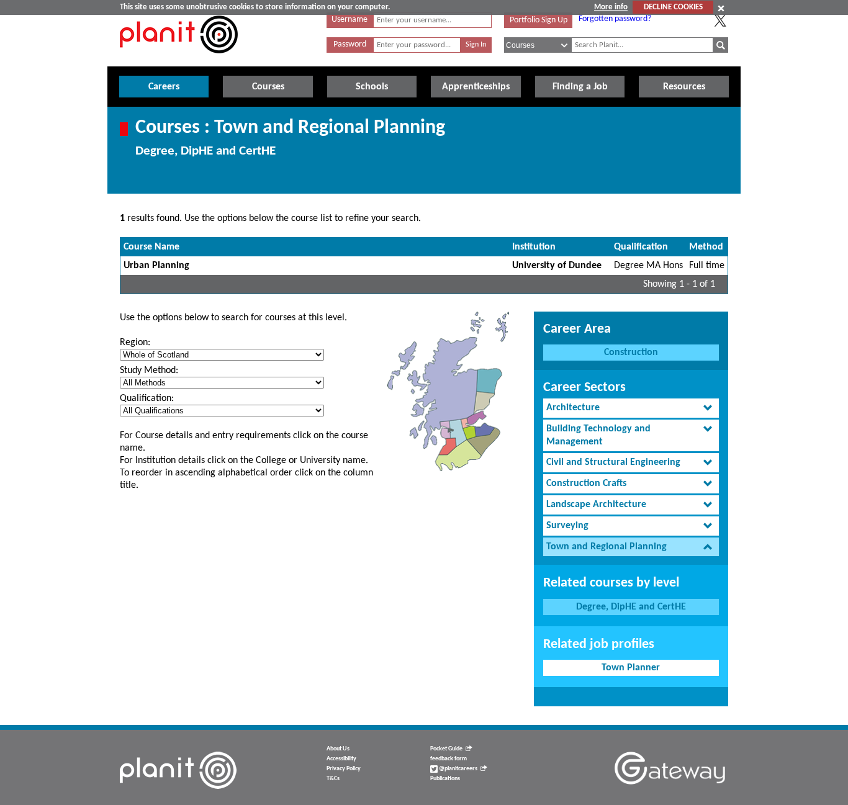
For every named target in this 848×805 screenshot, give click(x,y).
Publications (445, 778)
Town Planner (631, 668)
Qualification (641, 247)
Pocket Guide (446, 749)
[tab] (631, 408)
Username (350, 20)
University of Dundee (557, 266)
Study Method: (149, 371)
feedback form (448, 759)
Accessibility (341, 759)
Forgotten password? (615, 19)
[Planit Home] (179, 60)
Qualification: (147, 398)
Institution (534, 247)
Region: (135, 343)
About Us (338, 749)
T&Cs (333, 778)
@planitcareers (457, 768)
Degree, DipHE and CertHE (631, 607)
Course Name (151, 247)
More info (611, 7)
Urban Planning (156, 266)
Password (349, 44)
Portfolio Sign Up (538, 20)
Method (706, 247)
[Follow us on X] (720, 20)
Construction (631, 353)
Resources (684, 87)
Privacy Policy (344, 768)
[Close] (721, 8)
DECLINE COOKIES (673, 7)
